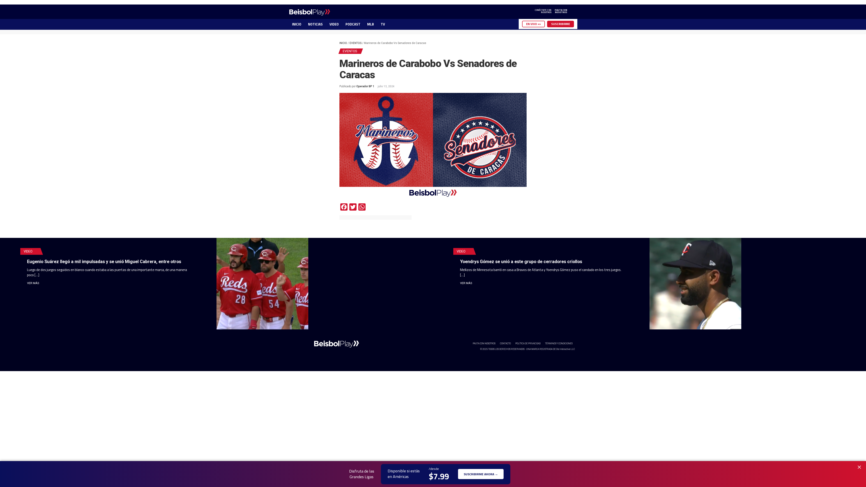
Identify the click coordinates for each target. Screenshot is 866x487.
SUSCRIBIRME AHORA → (481, 474)
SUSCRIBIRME (560, 24)
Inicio (343, 43)
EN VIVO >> (533, 24)
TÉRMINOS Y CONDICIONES (559, 343)
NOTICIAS (315, 24)
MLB (370, 24)
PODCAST (352, 24)
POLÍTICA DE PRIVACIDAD (528, 343)
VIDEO (334, 24)
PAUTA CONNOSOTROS (561, 11)
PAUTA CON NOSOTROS (484, 343)
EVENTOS (356, 43)
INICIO (296, 24)
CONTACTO (505, 343)
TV (383, 24)
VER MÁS (33, 283)
